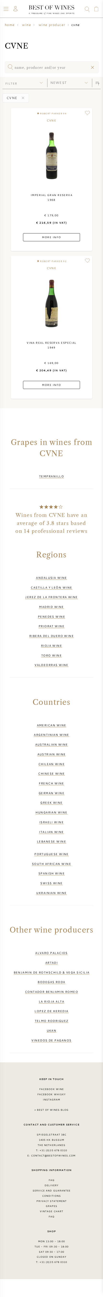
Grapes (51, 1206)
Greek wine (51, 802)
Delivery (51, 1185)
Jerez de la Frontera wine (51, 597)
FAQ (51, 1180)
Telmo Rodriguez (52, 1021)
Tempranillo (51, 476)
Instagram (51, 1099)
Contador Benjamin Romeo (51, 992)
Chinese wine (51, 773)
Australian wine (51, 744)
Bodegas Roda (51, 982)
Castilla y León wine (51, 587)
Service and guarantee (51, 1190)
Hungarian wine (51, 812)
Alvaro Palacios (51, 953)
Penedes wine (51, 616)
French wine (51, 783)
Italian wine (51, 832)
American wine (51, 725)
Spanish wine (51, 873)
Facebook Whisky (51, 1094)
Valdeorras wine (51, 665)
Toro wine (51, 655)
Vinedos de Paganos (51, 1040)
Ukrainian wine (51, 893)
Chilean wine (51, 764)
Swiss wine (51, 883)
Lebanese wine (51, 841)
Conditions (51, 1195)
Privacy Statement (51, 1201)
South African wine (51, 864)
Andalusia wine (51, 578)
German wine (51, 793)
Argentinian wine (51, 735)
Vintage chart (51, 1211)
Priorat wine (51, 626)
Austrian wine (51, 754)
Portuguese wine (51, 854)
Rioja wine (51, 645)
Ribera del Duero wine (51, 636)
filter (11, 83)
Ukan (52, 1030)
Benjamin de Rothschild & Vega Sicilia (52, 972)
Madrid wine (51, 607)
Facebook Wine (51, 1089)
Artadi (51, 962)
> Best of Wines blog (51, 1109)
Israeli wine (51, 822)
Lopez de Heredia (51, 1011)
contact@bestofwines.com (53, 1155)
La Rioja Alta (51, 1001)
